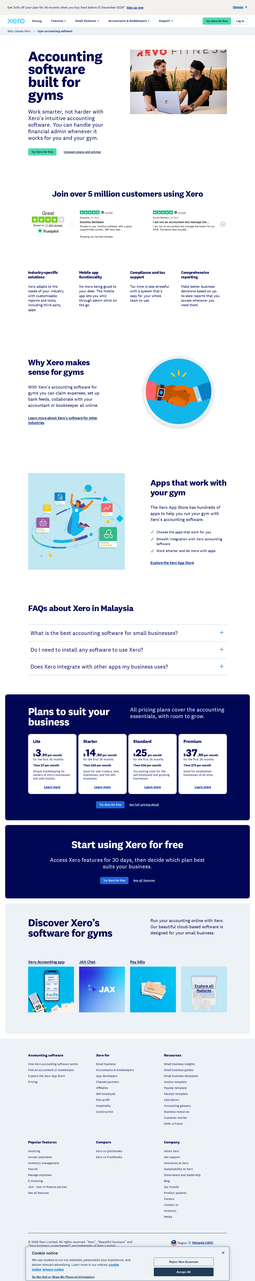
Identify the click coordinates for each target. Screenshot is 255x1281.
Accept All (184, 1272)
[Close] (223, 1252)
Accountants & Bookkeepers (127, 21)
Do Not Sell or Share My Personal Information (63, 1277)
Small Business (85, 21)
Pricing (37, 21)
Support (164, 21)
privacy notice (53, 1269)
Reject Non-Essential (183, 1262)
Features (57, 21)
